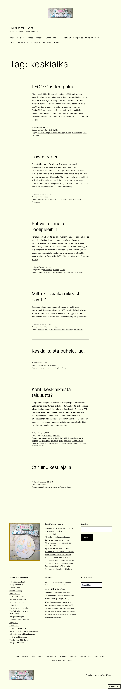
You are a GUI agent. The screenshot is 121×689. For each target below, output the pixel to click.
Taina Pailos (78, 329)
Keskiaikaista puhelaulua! (58, 351)
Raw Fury (72, 199)
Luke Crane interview (53, 531)
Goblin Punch (14, 593)
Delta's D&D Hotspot (65, 438)
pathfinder (48, 608)
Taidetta (38, 38)
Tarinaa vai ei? (50, 534)
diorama (40, 272)
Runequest (62, 608)
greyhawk (54, 441)
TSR (53, 614)
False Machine (15, 605)
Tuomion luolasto (17, 42)
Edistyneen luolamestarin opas (57, 540)
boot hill (53, 585)
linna (53, 272)
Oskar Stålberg (63, 199)
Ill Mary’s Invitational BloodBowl (45, 42)
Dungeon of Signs (16, 617)
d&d (73, 133)
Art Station (41, 487)
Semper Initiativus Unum (19, 620)
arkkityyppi (61, 133)
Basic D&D (68, 582)
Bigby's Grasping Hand (46, 438)
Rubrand (67, 272)
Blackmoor (48, 585)
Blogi (11, 38)
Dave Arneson (62, 589)
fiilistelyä (56, 270)
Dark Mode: (113, 686)
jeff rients (53, 602)
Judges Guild (60, 602)
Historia (46, 327)
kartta (47, 199)
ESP (40, 441)
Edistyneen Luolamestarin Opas (66, 595)
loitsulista (50, 443)
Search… (84, 524)
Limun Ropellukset (21, 28)
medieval (57, 443)
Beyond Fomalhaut (16, 602)
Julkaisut (20, 38)
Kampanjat (78, 38)
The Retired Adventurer (18, 611)
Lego (84, 133)
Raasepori (62, 329)
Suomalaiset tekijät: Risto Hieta (57, 566)
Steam (79, 199)
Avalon (60, 582)
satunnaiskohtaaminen (55, 611)
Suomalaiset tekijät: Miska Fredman (59, 563)
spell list (83, 443)
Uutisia (55, 130)
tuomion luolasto (60, 614)
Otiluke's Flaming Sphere (70, 443)
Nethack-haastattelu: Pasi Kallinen (58, 569)
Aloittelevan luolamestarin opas (57, 537)
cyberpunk (47, 589)
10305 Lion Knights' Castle (47, 133)
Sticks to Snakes (38, 446)
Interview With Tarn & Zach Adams (59, 528)
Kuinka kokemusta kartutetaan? (57, 557)
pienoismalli (53, 329)
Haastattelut (65, 38)
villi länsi (80, 272)
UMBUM (73, 272)
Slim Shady (62, 368)
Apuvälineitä (47, 270)
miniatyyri (59, 272)
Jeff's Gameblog (15, 588)
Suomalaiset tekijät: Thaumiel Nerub (59, 560)
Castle (68, 133)
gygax (61, 441)
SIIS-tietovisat (50, 546)
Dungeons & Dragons (53, 592)
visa (60, 617)
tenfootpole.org (15, 591)
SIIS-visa (69, 611)
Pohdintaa (56, 435)
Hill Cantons (14, 614)
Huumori (53, 365)
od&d (67, 605)
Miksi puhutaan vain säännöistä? (58, 543)
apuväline (41, 199)
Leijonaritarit (36, 135)
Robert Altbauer (65, 487)
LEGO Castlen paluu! (54, 86)
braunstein (58, 585)
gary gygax (46, 441)
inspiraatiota (54, 327)
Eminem (40, 368)
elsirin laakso (50, 599)
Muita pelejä (47, 130)
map (51, 605)
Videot (30, 38)
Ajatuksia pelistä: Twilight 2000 (57, 549)
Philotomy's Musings (17, 628)
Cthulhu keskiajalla (51, 467)
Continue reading (64, 187)
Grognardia (13, 623)
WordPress (106, 675)
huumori (47, 368)
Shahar (64, 611)
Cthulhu (49, 487)
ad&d (50, 582)
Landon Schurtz (77, 441)
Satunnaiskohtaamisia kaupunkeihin (59, 552)
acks (46, 582)
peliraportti (55, 608)
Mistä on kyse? (92, 38)
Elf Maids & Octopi (16, 596)
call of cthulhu (65, 585)
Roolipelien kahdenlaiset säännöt (58, 554)
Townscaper (45, 156)
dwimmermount (51, 595)
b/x (63, 582)
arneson (55, 582)
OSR (71, 605)
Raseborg (69, 329)
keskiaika (78, 133)
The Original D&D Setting (19, 640)
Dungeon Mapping (16, 643)
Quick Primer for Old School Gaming (23, 631)
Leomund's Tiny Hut (39, 443)
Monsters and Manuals (18, 608)
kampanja (68, 602)
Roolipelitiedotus (16, 585)
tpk (51, 614)
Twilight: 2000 (67, 614)
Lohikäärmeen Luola (17, 582)
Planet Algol (14, 625)
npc (63, 605)
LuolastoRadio (51, 38)
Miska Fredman (57, 605)
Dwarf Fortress (66, 592)
